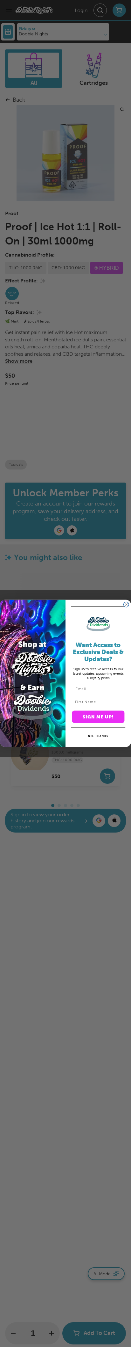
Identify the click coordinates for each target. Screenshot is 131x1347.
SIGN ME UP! (98, 716)
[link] (98, 624)
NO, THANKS (98, 736)
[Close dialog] (126, 604)
